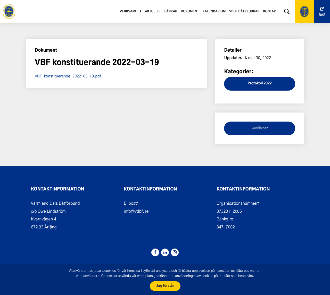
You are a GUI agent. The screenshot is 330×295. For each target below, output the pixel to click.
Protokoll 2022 (260, 83)
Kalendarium (214, 11)
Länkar (170, 11)
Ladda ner (259, 128)
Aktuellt (153, 11)
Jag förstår (165, 286)
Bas (322, 15)
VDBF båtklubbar (244, 11)
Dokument (190, 11)
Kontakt (270, 11)
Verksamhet (131, 11)
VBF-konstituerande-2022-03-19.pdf (68, 76)
